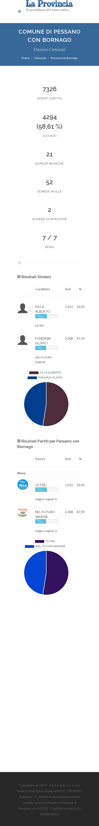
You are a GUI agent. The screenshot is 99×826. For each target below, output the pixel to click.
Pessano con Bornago (64, 58)
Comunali (40, 58)
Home (25, 58)
